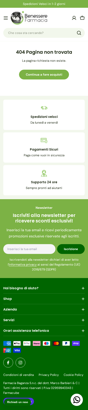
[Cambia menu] (5, 18)
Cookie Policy (73, 375)
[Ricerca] (79, 32)
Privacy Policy (49, 375)
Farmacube (11, 393)
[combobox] (44, 33)
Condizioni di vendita (18, 375)
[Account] (74, 18)
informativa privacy (23, 265)
